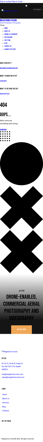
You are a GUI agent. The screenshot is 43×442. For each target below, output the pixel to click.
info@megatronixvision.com (9, 68)
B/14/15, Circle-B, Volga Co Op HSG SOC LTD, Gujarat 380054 (12, 366)
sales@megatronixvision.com (13, 377)
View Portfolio (4, 94)
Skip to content (6, 1)
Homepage (3, 130)
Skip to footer (17, 1)
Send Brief (3, 81)
